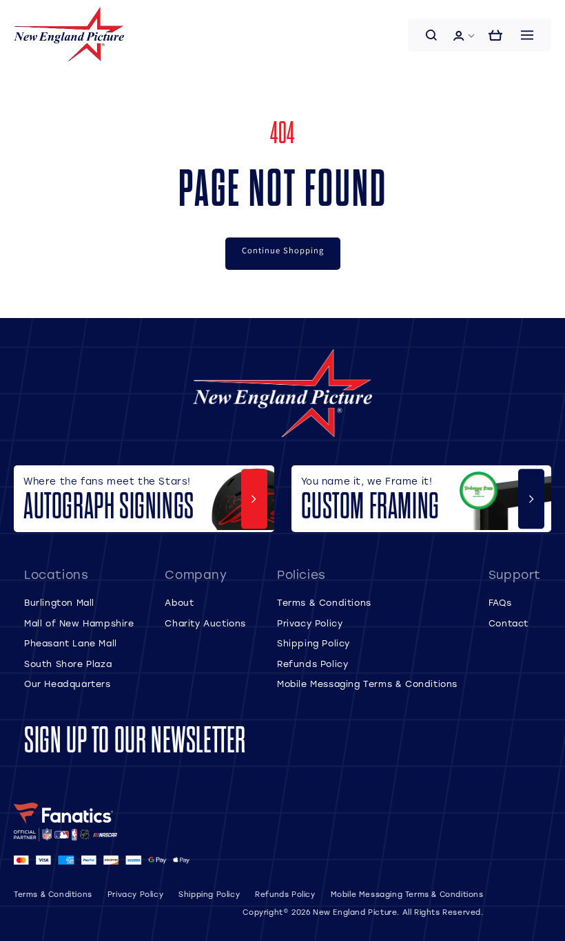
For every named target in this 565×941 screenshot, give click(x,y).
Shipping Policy (313, 642)
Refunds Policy (312, 663)
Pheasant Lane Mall (70, 642)
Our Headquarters (67, 683)
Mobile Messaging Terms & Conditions (367, 683)
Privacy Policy (309, 622)
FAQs (500, 602)
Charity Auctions (205, 622)
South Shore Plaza (68, 663)
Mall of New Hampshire (79, 622)
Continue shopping (283, 250)
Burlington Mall (59, 602)
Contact (508, 622)
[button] (431, 35)
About (179, 602)
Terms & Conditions (324, 602)
